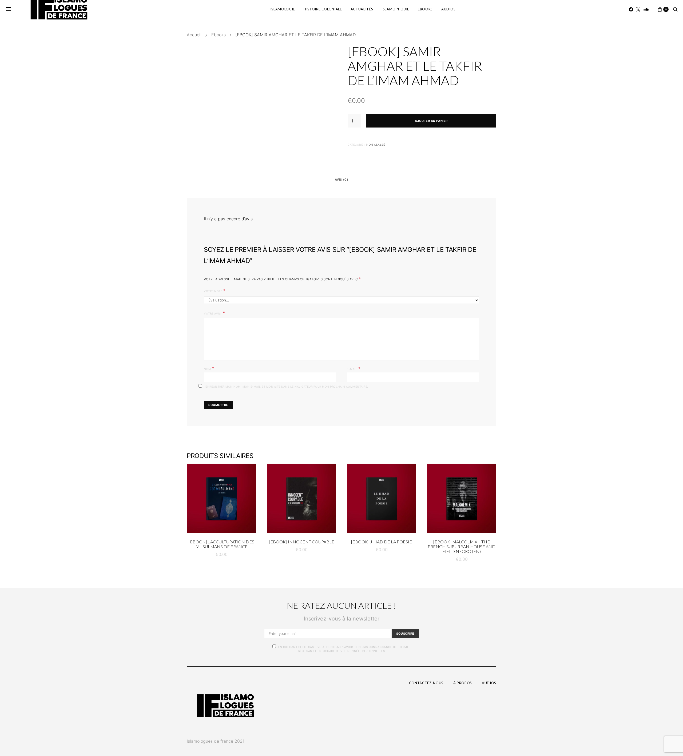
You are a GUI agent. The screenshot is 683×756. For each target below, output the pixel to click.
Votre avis (213, 313)
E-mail (353, 368)
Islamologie (282, 9)
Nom (209, 368)
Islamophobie (395, 9)
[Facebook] (631, 9)
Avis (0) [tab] (341, 179)
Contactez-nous (426, 683)
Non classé (375, 144)
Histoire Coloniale (323, 9)
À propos (462, 683)
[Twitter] (638, 9)
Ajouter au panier (431, 121)
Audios (448, 9)
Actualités (362, 9)
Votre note (214, 290)
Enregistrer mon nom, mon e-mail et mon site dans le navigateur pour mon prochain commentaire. (286, 386)
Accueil (194, 34)
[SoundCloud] (646, 9)
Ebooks (425, 9)
